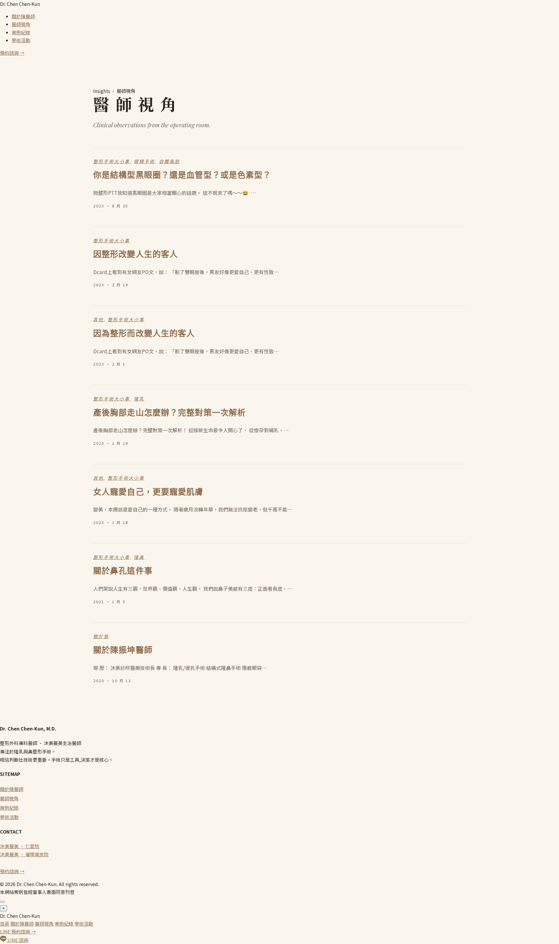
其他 (98, 319)
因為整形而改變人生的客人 (144, 333)
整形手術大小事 (111, 161)
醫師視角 (21, 24)
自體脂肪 (169, 161)
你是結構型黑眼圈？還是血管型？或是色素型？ (182, 175)
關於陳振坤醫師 (123, 650)
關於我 (101, 636)
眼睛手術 (144, 161)
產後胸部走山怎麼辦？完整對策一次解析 (169, 412)
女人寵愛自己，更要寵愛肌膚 (148, 492)
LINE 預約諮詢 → (18, 931)
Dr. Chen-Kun (20, 3)
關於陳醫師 (23, 16)
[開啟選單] (2, 902)
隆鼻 (139, 557)
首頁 (4, 923)
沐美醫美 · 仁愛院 (19, 846)
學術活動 (21, 40)
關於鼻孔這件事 (123, 571)
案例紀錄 (21, 32)
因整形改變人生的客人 (135, 254)
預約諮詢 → (12, 52)
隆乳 (139, 399)
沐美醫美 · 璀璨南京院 (24, 854)
